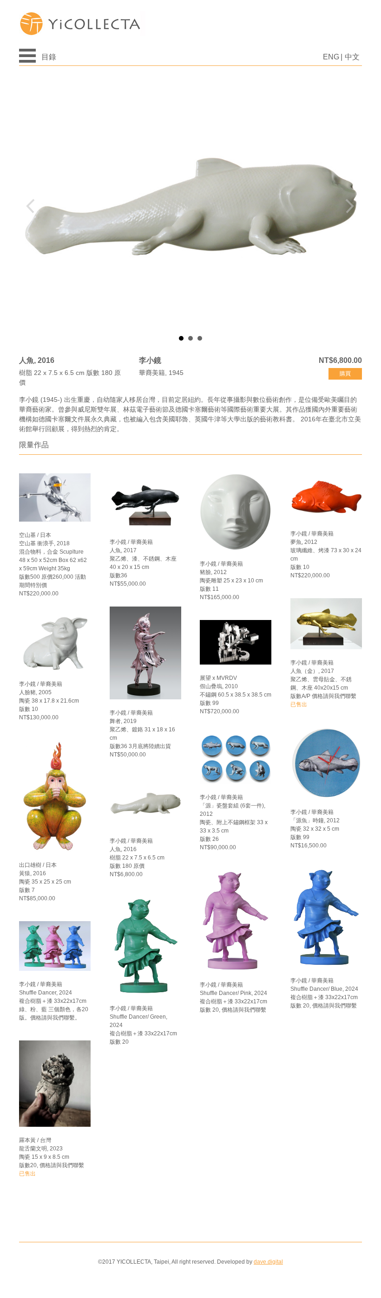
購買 (345, 373)
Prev (33, 206)
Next (347, 206)
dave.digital (268, 1262)
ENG (331, 57)
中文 (352, 57)
